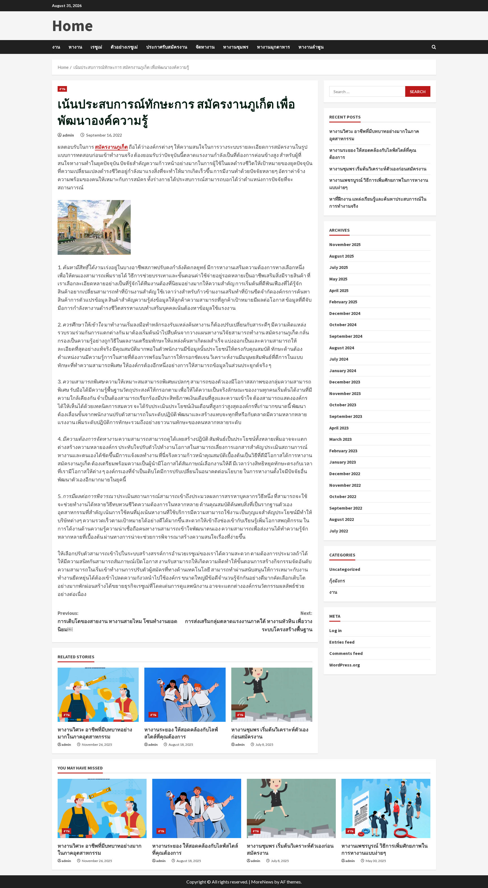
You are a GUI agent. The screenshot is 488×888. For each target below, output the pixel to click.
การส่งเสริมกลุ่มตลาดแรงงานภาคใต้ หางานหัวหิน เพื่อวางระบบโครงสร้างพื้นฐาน (248, 621)
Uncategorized (344, 569)
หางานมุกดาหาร (273, 47)
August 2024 (341, 347)
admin (68, 135)
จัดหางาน (205, 47)
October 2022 (342, 496)
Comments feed (346, 653)
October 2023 (342, 404)
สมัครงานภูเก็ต (111, 147)
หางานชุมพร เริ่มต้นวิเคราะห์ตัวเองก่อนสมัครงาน (377, 168)
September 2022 (345, 507)
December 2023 (344, 382)
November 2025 (345, 244)
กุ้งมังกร (337, 580)
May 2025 (338, 279)
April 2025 (338, 290)
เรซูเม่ (96, 47)
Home (72, 25)
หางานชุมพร (236, 47)
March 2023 (340, 439)
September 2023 (345, 416)
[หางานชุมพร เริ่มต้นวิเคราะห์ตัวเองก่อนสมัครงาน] (271, 695)
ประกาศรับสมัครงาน (166, 47)
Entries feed (341, 641)
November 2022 (345, 485)
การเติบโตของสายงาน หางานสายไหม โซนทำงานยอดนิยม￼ (117, 621)
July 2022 (338, 531)
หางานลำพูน (311, 47)
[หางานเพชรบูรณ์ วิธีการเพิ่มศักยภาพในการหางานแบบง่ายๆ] (385, 808)
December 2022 (344, 473)
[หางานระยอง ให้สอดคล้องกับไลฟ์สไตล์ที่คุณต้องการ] (184, 695)
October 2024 (342, 324)
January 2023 (342, 462)
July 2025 (338, 267)
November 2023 (345, 393)
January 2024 (342, 370)
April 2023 (338, 427)
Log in (335, 630)
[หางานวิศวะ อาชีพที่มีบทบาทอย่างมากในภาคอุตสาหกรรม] (98, 695)
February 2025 (343, 301)
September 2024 (345, 336)
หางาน (75, 47)
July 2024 (338, 359)
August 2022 (341, 519)
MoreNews (262, 881)
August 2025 (341, 255)
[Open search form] (434, 46)
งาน (56, 47)
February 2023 (343, 450)
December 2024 (344, 313)
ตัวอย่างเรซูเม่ (124, 47)
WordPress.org (344, 665)
